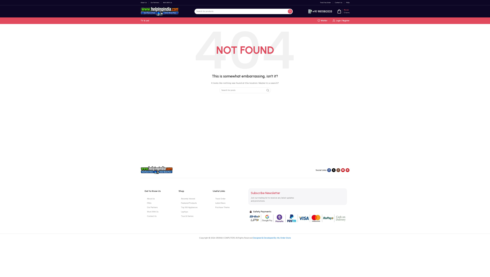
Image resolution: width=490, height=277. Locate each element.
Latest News (220, 203)
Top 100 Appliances (189, 207)
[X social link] (334, 170)
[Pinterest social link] (347, 170)
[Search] (290, 11)
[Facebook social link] (329, 170)
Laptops (184, 212)
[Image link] (157, 170)
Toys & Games (187, 216)
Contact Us (152, 216)
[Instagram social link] (338, 170)
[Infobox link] (320, 11)
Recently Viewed (188, 199)
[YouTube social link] (343, 170)
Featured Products (189, 203)
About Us (151, 199)
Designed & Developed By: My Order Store (271, 238)
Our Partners (152, 207)
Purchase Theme (222, 207)
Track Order (220, 199)
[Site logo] (160, 11)
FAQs (149, 203)
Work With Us (152, 212)
